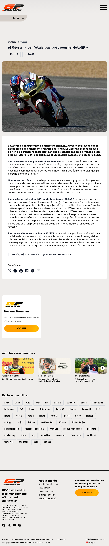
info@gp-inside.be (47, 495)
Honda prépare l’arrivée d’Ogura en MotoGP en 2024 (41, 254)
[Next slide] (102, 368)
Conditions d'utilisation (19, 539)
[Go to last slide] (6, 368)
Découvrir (21, 328)
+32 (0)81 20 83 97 (47, 498)
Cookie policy (61, 539)
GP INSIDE (12, 42)
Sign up (5, 539)
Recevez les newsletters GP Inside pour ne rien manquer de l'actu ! (89, 484)
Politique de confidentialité (42, 539)
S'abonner (87, 493)
